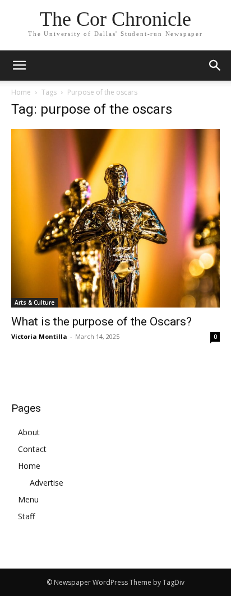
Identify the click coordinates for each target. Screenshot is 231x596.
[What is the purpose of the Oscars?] (115, 218)
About (29, 432)
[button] (215, 65)
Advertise (46, 482)
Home (21, 92)
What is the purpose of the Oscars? (101, 321)
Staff (26, 516)
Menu (28, 499)
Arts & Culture (34, 302)
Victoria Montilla (39, 336)
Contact (32, 449)
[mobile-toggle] (19, 65)
